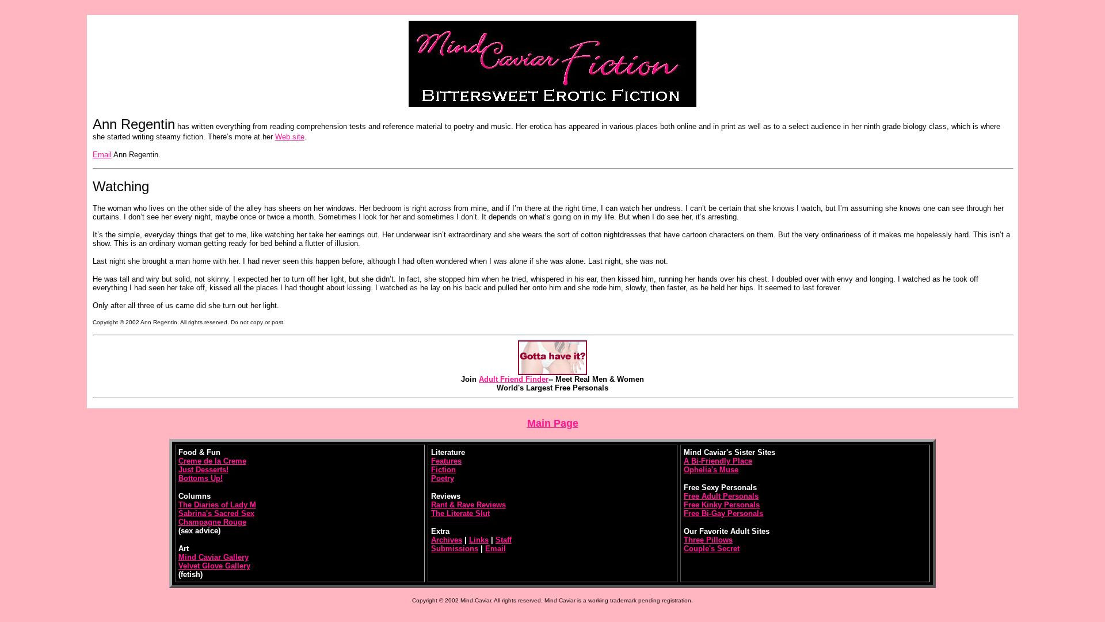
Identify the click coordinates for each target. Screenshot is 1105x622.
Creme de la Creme (212, 461)
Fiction (443, 469)
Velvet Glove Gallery (214, 566)
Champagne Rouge (212, 522)
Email (102, 154)
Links (479, 540)
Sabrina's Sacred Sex (216, 513)
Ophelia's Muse (711, 469)
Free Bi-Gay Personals (723, 513)
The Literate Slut (460, 513)
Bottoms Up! (200, 478)
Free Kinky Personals (722, 504)
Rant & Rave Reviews (468, 504)
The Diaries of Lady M (217, 504)
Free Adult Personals (721, 496)
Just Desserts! (203, 469)
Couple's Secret (712, 548)
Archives (446, 540)
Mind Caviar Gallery (213, 557)
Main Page (552, 423)
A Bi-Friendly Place (718, 461)
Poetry (442, 478)
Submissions (454, 548)
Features (446, 461)
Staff (504, 540)
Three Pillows (708, 540)
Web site (289, 136)
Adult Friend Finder (513, 379)
